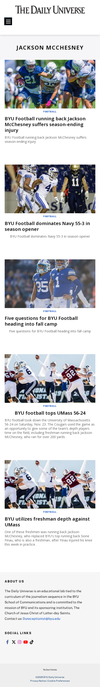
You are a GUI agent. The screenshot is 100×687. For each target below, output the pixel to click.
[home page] (50, 12)
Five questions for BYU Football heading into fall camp (41, 321)
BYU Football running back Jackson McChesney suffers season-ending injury (45, 124)
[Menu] (8, 21)
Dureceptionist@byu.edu (41, 618)
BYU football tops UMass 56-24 (50, 413)
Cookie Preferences (59, 680)
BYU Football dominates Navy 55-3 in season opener (47, 226)
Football (50, 111)
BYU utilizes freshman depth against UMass (47, 522)
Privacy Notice (38, 680)
